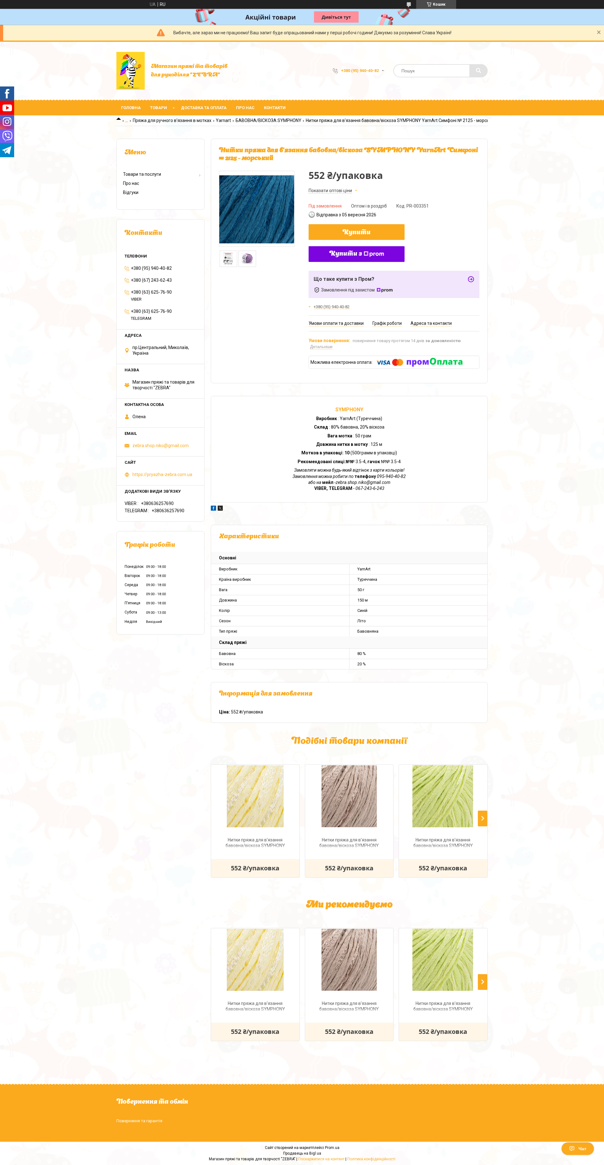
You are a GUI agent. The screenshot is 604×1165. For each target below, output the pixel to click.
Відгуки (130, 192)
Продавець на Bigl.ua (302, 1153)
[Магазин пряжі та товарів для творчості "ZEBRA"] (130, 71)
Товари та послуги (142, 174)
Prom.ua (332, 1148)
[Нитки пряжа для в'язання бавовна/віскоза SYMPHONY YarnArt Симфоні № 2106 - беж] (349, 796)
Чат (582, 1148)
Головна (131, 107)
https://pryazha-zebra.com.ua (162, 474)
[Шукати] (478, 70)
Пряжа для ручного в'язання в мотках (172, 120)
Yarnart (223, 120)
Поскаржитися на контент (321, 1159)
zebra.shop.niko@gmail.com (160, 445)
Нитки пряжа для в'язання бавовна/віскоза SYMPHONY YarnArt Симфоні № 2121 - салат (443, 843)
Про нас (245, 107)
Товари (158, 107)
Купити (357, 233)
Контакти (275, 107)
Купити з (345, 254)
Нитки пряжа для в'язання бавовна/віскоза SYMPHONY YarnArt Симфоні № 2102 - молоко (255, 843)
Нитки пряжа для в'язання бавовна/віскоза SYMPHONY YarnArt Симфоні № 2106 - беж (349, 843)
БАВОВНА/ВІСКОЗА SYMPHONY (268, 120)
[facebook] (213, 509)
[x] (220, 509)
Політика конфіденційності (371, 1159)
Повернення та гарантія (139, 1120)
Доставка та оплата (203, 107)
